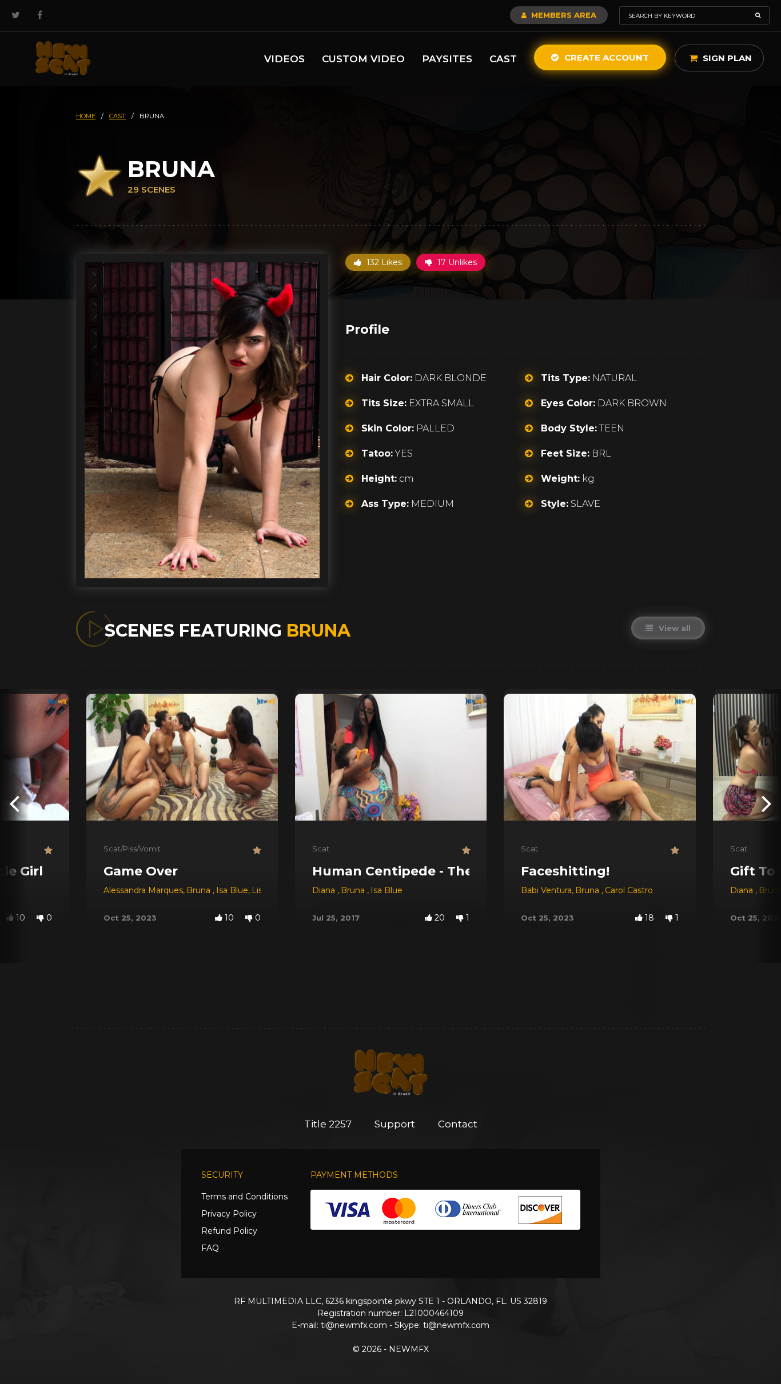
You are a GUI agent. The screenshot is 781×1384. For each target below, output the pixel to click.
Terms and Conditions (244, 1196)
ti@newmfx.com (354, 1325)
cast (117, 116)
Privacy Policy (229, 1214)
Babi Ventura (546, 890)
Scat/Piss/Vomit (132, 848)
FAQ (210, 1248)
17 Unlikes (456, 262)
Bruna (199, 890)
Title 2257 (328, 1124)
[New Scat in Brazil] (62, 59)
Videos (284, 59)
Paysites (447, 59)
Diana (324, 890)
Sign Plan (726, 58)
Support (394, 1124)
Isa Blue (232, 890)
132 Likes (383, 262)
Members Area (562, 14)
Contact (457, 1124)
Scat (320, 848)
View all (673, 628)
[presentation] (14, 803)
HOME (85, 116)
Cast (503, 59)
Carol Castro (629, 890)
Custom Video (363, 59)
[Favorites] (48, 850)
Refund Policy (229, 1231)
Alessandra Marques (143, 890)
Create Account (605, 57)
